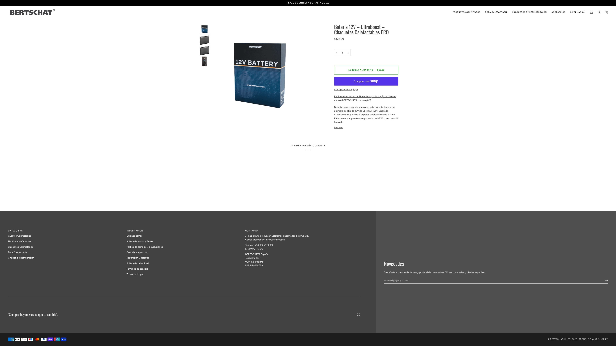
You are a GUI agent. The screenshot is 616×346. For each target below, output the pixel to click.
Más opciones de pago (346, 89)
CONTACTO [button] (251, 231)
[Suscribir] (603, 280)
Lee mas (338, 127)
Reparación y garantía (138, 257)
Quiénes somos (134, 235)
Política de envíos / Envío (140, 241)
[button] (466, 12)
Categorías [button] (15, 231)
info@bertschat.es (275, 239)
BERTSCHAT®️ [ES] (560, 339)
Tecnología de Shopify (593, 339)
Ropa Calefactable (17, 252)
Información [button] (135, 231)
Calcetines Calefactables (20, 246)
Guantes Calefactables (19, 235)
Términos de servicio (137, 268)
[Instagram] (358, 314)
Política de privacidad (138, 263)
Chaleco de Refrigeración (21, 257)
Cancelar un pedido (137, 252)
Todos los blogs (135, 274)
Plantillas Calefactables (19, 241)
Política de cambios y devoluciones (145, 246)
